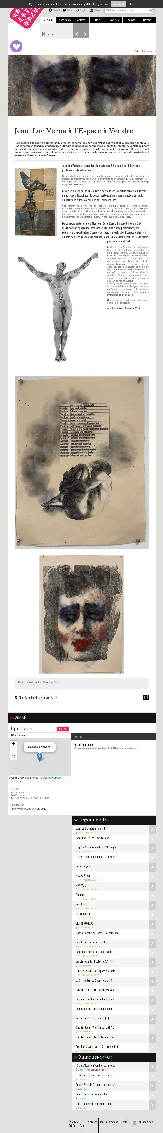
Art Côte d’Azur (77, 1125)
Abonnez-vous (146, 1121)
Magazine (114, 20)
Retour (47, 34)
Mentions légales (109, 1121)
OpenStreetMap (52, 777)
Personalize (118, 4)
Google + (83, 10)
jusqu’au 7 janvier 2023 (127, 308)
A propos (92, 1121)
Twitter (69, 10)
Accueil (48, 20)
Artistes (81, 20)
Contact (147, 20)
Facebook (56, 10)
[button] (39, 757)
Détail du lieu (18, 735)
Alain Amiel (25, 697)
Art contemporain (143, 51)
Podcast (131, 20)
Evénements (64, 20)
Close (131, 4)
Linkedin (97, 10)
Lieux (97, 20)
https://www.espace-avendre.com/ (28, 808)
